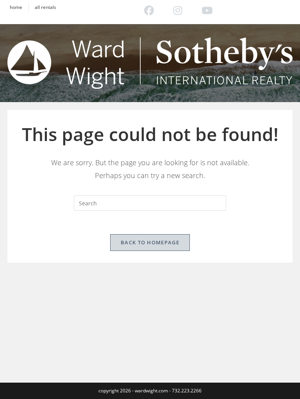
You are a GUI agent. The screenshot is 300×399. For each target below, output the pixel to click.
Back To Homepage (150, 242)
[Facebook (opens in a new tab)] (149, 10)
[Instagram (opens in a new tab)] (178, 10)
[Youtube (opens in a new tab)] (202, 10)
